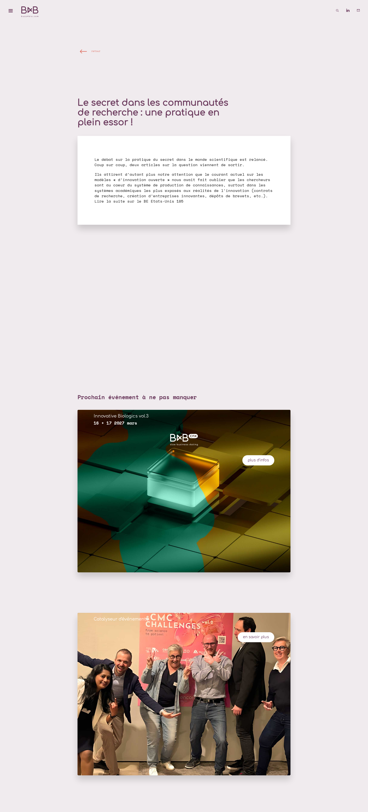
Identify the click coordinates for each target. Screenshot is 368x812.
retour (95, 51)
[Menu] (10, 10)
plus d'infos (258, 460)
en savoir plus (256, 637)
